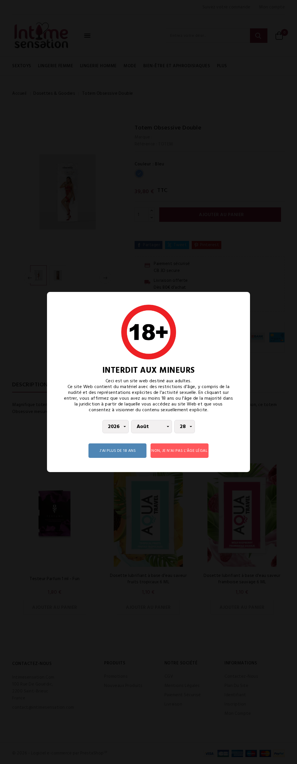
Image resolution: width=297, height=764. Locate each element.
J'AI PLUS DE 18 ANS (117, 450)
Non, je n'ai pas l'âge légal (179, 450)
